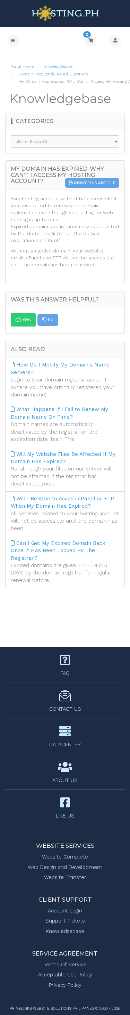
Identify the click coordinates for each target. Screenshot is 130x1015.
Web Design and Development (65, 867)
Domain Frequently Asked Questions (53, 74)
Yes (26, 319)
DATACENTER (65, 744)
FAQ (65, 673)
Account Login (65, 911)
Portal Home (22, 66)
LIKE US (65, 816)
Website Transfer (65, 877)
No (49, 319)
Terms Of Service (65, 964)
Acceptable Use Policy (65, 975)
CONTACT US (65, 709)
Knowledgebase (57, 66)
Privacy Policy (65, 985)
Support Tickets (65, 921)
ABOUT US (65, 780)
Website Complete (65, 857)
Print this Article (95, 182)
